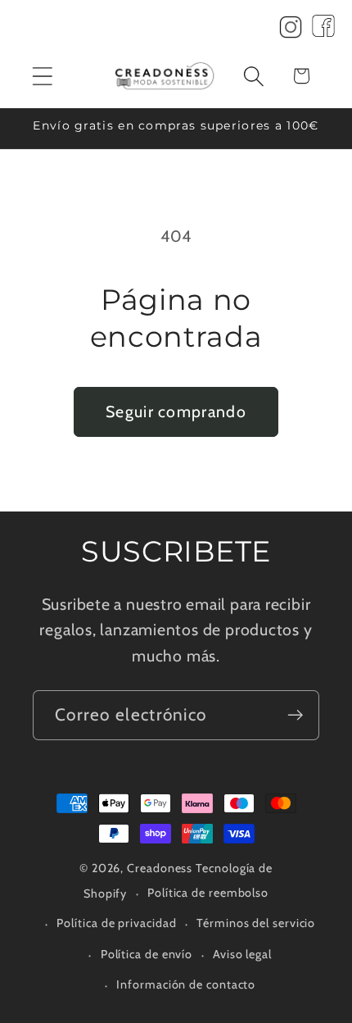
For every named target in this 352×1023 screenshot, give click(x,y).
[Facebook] (323, 31)
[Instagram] (290, 31)
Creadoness (159, 868)
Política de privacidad (116, 923)
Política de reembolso (208, 892)
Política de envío (146, 954)
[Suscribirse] (295, 715)
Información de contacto (185, 984)
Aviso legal (242, 954)
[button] (42, 75)
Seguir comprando (176, 411)
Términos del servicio (255, 923)
